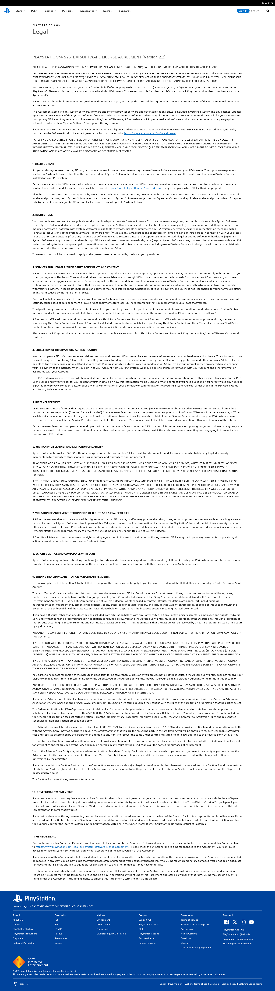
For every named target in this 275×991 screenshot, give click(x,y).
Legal (25, 906)
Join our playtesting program (238, 938)
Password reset (147, 938)
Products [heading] (60, 915)
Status (142, 929)
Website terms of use (196, 983)
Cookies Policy (229, 983)
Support (124, 10)
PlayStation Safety (148, 924)
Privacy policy (175, 983)
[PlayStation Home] (7, 11)
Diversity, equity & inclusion (111, 933)
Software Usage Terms (250, 983)
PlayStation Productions (25, 933)
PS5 (33, 10)
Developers (187, 938)
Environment (103, 919)
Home (16, 906)
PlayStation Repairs (149, 933)
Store (19, 10)
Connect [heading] (228, 915)
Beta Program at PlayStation (237, 943)
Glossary (185, 942)
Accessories (87, 10)
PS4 (57, 924)
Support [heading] (143, 915)
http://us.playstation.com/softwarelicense (150, 133)
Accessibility (103, 924)
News (106, 10)
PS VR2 (58, 929)
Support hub (145, 919)
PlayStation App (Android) (236, 934)
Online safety (104, 929)
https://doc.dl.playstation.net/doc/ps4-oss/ (134, 188)
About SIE (18, 919)
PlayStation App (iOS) (234, 929)
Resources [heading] (187, 915)
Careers (17, 924)
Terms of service (189, 919)
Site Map (214, 983)
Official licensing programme (196, 947)
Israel (22, 984)
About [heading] (16, 915)
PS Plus (66, 10)
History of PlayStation (24, 942)
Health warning (189, 933)
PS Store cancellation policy (195, 924)
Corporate (18, 938)
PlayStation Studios (23, 929)
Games (49, 10)
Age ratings (187, 929)
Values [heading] (101, 915)
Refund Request (147, 942)
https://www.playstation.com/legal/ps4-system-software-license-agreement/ (83, 846)
